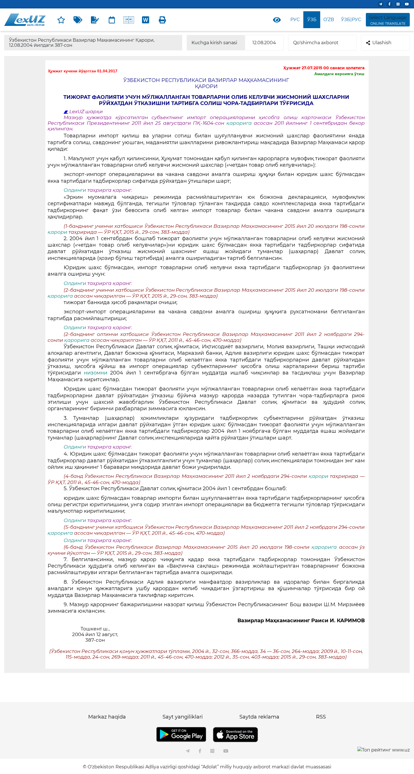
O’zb (328, 19)
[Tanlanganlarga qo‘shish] (61, 19)
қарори (58, 232)
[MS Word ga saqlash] (145, 19)
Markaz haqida (107, 717)
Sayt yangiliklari (183, 717)
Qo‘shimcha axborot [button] (316, 42)
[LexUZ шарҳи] (94, 19)
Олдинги (75, 190)
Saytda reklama (259, 717)
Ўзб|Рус (351, 19)
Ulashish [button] (381, 42)
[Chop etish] (162, 19)
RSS (321, 717)
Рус (295, 19)
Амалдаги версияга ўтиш (339, 74)
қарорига (239, 123)
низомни (95, 373)
